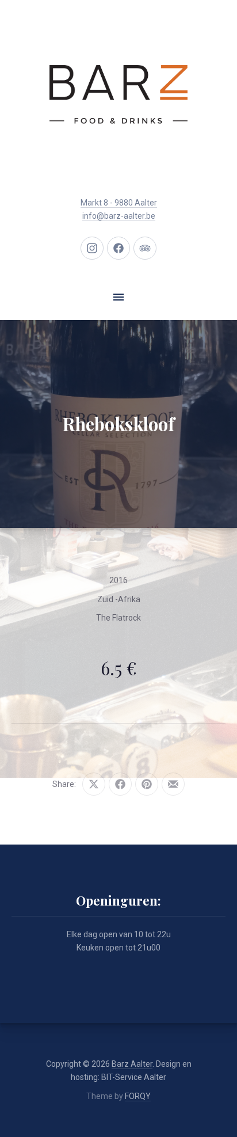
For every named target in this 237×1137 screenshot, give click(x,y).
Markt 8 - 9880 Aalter (119, 202)
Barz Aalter (132, 1063)
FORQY (138, 1096)
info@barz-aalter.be (118, 215)
